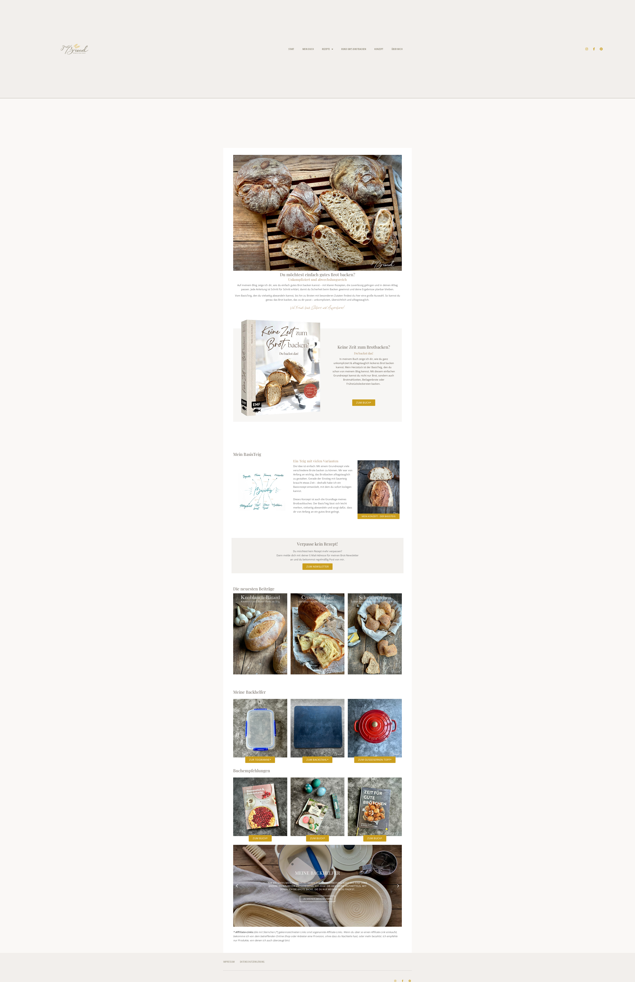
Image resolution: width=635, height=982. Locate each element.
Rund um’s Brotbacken (353, 49)
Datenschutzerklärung (252, 961)
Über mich (397, 49)
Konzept (378, 49)
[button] (237, 886)
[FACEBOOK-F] (594, 49)
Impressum (229, 961)
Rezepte (326, 49)
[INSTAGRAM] (587, 49)
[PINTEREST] (601, 49)
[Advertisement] (317, 123)
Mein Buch (308, 49)
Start (291, 49)
